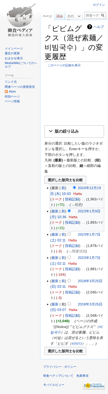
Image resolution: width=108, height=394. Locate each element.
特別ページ (12, 96)
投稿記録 (72, 199)
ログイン (99, 5)
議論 (59, 16)
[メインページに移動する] (20, 20)
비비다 (76, 343)
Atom (12, 91)
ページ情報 (12, 101)
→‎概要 (76, 205)
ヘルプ (98, 27)
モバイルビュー (53, 384)
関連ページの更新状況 (20, 87)
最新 (55, 211)
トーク (56, 199)
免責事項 (82, 375)
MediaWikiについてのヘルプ (21, 64)
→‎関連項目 (77, 251)
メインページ (14, 48)
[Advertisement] (74, 96)
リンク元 (11, 82)
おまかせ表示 (14, 58)
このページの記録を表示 (64, 65)
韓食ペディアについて (58, 375)
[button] (74, 131)
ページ (47, 16)
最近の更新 (12, 53)
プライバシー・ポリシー (59, 366)
